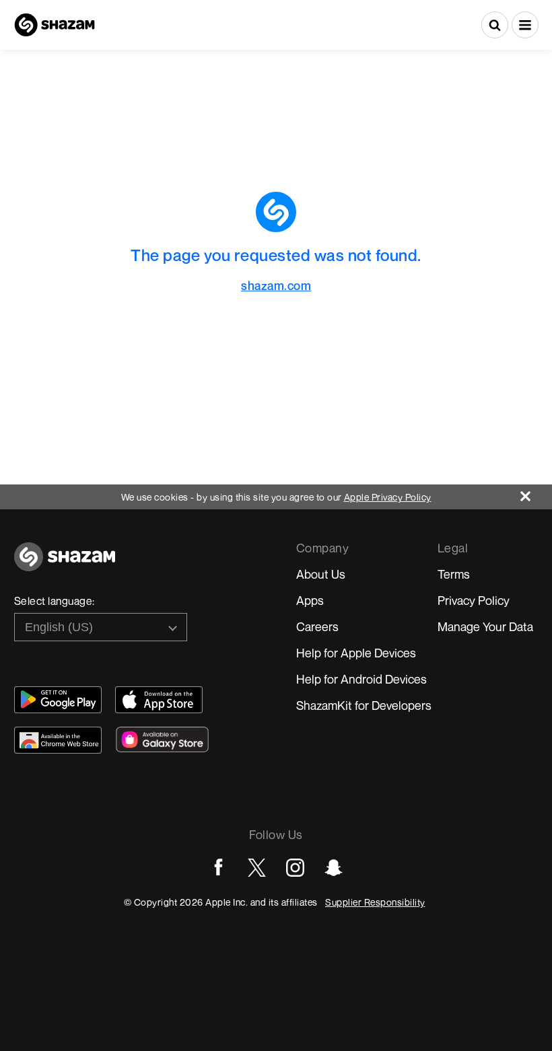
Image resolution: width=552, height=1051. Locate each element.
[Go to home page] (64, 564)
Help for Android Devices (361, 679)
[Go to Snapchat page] (333, 868)
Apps (310, 600)
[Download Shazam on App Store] (159, 699)
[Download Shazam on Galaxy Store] (162, 739)
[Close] (536, 493)
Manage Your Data (485, 626)
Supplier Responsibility (375, 902)
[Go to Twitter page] (257, 868)
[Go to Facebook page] (218, 868)
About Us (320, 574)
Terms (454, 574)
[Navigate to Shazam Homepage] (54, 24)
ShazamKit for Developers (364, 705)
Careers (317, 626)
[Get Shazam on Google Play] (58, 699)
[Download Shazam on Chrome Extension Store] (58, 740)
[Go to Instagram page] (295, 868)
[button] (525, 24)
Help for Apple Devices (356, 652)
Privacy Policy (474, 600)
